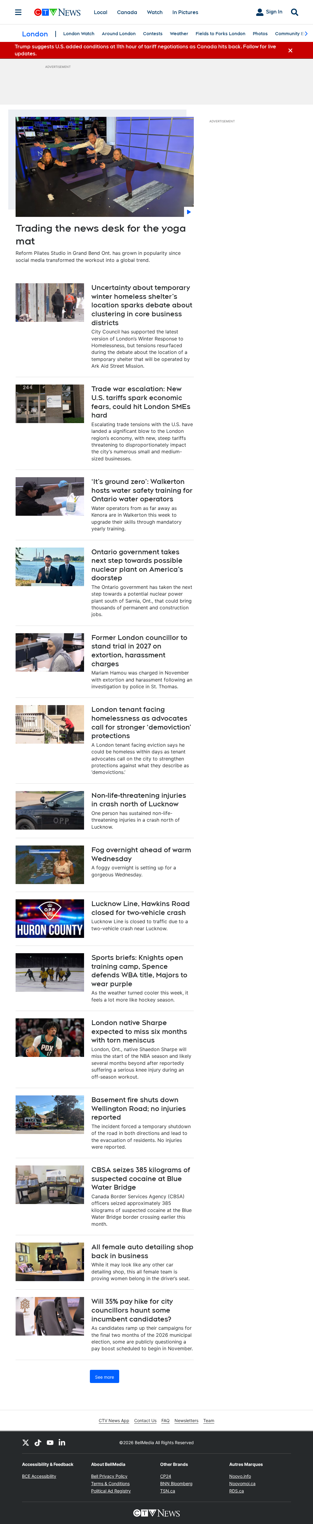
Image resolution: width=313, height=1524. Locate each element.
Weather (179, 33)
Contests (153, 33)
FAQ (165, 1420)
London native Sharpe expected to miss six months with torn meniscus (139, 1031)
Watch (155, 12)
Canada (127, 12)
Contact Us (145, 1420)
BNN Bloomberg (176, 1483)
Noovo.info (240, 1476)
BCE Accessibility (39, 1476)
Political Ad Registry (111, 1490)
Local (100, 12)
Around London (119, 33)
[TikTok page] (38, 1442)
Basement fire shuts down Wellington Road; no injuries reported (138, 1108)
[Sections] (18, 12)
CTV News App (114, 1420)
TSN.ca (167, 1490)
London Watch (78, 33)
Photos (260, 33)
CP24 (165, 1476)
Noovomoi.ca (242, 1483)
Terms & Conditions (110, 1483)
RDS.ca (236, 1490)
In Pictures (185, 12)
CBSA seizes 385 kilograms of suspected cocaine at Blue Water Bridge (140, 1178)
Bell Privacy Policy (109, 1476)
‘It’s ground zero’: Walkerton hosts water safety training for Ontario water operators (142, 490)
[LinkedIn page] (62, 1442)
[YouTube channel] (50, 1442)
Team (208, 1420)
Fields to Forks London (220, 33)
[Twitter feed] (25, 1442)
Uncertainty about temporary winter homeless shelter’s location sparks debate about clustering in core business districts (141, 305)
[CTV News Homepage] (57, 12)
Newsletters (186, 1420)
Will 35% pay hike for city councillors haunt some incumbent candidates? (132, 1310)
